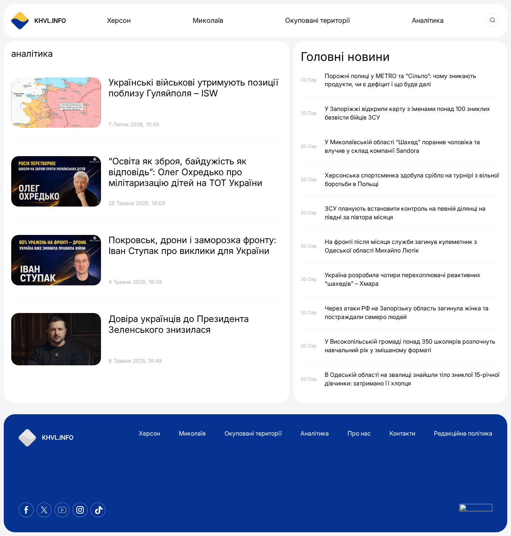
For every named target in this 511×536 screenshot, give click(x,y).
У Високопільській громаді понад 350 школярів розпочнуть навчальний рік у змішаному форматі (410, 345)
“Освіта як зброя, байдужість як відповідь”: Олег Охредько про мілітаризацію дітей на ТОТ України (185, 172)
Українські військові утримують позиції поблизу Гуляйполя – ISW (193, 88)
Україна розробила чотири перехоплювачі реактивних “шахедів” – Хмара (402, 279)
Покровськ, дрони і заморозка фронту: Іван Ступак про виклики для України (192, 245)
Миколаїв (208, 20)
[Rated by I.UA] (475, 509)
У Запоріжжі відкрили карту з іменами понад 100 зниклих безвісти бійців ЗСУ (407, 113)
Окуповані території (317, 20)
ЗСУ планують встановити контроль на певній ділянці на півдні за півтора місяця (405, 212)
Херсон (119, 20)
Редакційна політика (463, 433)
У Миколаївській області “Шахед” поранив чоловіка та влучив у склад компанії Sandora (402, 146)
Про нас (359, 433)
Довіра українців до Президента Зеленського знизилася (178, 324)
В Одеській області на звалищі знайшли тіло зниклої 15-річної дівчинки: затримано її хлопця (412, 379)
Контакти (402, 433)
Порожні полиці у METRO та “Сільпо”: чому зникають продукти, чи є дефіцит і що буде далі (400, 80)
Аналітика (428, 20)
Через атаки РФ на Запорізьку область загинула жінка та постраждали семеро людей (407, 312)
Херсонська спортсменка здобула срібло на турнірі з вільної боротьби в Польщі (412, 179)
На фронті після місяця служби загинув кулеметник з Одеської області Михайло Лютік (401, 246)
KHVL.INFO (50, 20)
